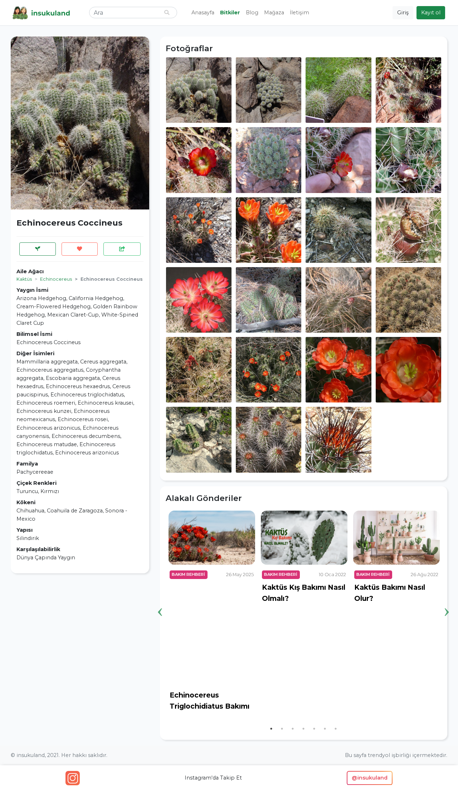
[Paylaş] (122, 249)
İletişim (299, 12)
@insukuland (370, 778)
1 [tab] (271, 728)
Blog (252, 12)
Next (446, 600)
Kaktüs (24, 279)
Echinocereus (56, 279)
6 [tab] (324, 728)
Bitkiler (230, 12)
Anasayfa (202, 12)
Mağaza (274, 12)
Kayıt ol (430, 12)
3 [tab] (292, 728)
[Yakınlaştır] (199, 89)
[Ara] (166, 12)
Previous (160, 600)
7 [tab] (335, 728)
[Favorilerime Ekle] (80, 249)
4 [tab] (303, 728)
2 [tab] (282, 728)
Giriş (403, 12)
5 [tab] (314, 728)
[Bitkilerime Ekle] (37, 249)
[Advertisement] (80, 629)
